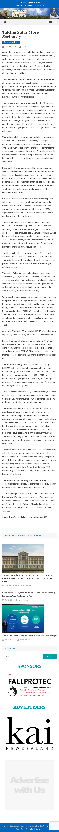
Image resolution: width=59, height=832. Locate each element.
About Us (18, 6)
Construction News (11, 42)
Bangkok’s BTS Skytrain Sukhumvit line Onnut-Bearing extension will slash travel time (28, 594)
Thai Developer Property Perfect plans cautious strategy (29, 635)
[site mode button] (49, 22)
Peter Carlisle (27, 47)
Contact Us (39, 6)
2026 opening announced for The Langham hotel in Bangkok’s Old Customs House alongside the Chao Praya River (29, 578)
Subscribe (29, 6)
